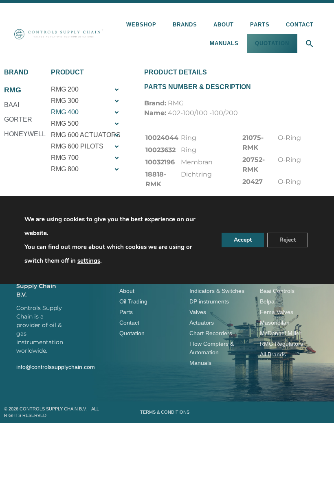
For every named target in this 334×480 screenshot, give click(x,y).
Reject (287, 240)
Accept (243, 240)
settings (88, 261)
